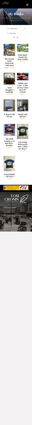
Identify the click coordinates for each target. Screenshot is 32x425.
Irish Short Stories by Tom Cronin (23, 57)
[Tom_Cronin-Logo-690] (5, 2)
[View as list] (17, 37)
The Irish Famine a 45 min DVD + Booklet (9, 142)
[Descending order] (24, 28)
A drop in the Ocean (9, 115)
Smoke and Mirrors (22, 115)
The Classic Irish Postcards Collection (9, 62)
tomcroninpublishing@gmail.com (16, 215)
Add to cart (9, 48)
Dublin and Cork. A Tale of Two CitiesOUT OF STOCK (22, 87)
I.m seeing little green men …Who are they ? (22, 145)
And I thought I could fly (9, 89)
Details (7, 52)
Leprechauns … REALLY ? (9, 175)
